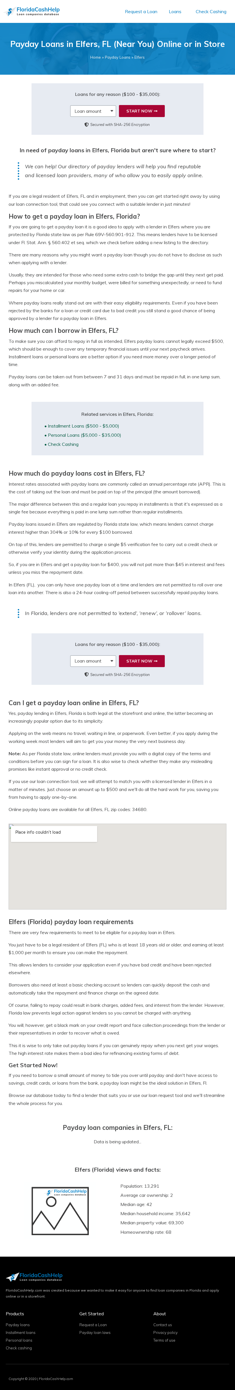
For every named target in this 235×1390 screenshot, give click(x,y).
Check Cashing (211, 11)
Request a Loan (141, 11)
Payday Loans (117, 57)
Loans (175, 11)
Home (95, 57)
